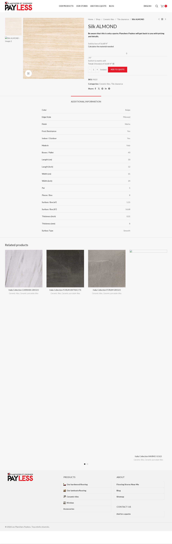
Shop (98, 19)
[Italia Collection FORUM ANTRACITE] (65, 268)
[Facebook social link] (95, 89)
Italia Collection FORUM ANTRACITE (65, 290)
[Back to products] (162, 19)
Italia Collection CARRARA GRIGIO (23, 290)
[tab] (86, 100)
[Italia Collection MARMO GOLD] (148, 352)
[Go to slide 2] (87, 464)
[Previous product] (159, 19)
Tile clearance (123, 19)
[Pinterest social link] (102, 89)
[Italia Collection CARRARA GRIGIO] (24, 268)
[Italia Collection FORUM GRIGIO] (107, 268)
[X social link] (99, 89)
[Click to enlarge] (28, 73)
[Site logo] (18, 6)
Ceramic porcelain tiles (29, 293)
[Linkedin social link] (105, 89)
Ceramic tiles (108, 19)
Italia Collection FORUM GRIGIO (107, 290)
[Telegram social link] (109, 89)
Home (90, 19)
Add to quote (117, 69)
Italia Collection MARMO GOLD (148, 456)
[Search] (156, 6)
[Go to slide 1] (84, 464)
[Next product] (165, 19)
